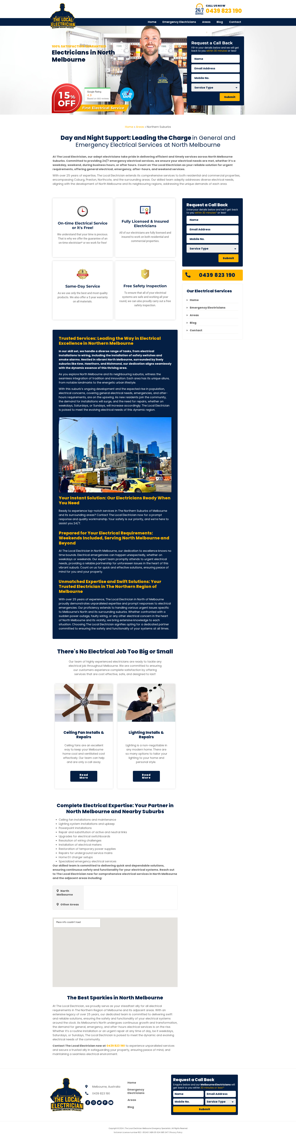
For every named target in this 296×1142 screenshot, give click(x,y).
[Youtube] (110, 1102)
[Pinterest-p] (105, 1102)
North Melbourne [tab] (65, 892)
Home (152, 22)
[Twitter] (99, 1102)
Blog (220, 22)
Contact (235, 22)
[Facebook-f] (87, 1102)
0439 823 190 (224, 11)
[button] (83, 776)
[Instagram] (93, 1102)
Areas (206, 22)
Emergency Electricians (179, 22)
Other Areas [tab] (69, 904)
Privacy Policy (176, 1132)
